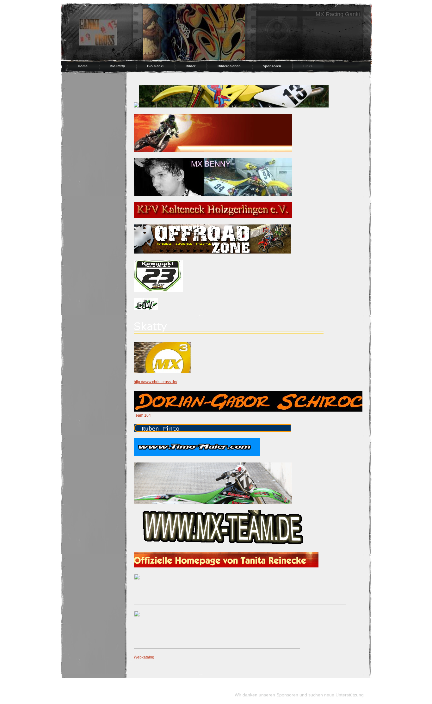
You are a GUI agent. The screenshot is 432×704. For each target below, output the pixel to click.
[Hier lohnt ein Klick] (257, 410)
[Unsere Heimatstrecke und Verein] (213, 217)
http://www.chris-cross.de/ (155, 382)
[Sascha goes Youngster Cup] (223, 544)
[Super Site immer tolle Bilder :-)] (217, 647)
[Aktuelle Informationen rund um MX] (212, 252)
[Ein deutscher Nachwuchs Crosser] (213, 195)
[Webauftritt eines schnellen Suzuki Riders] (197, 455)
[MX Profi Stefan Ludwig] (162, 372)
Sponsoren (272, 66)
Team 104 (142, 415)
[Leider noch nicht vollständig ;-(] (213, 150)
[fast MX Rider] (213, 502)
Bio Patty (117, 66)
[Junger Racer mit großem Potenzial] (212, 430)
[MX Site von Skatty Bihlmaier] (229, 334)
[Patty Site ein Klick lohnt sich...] (234, 106)
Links (307, 66)
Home (83, 66)
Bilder (190, 66)
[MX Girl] (158, 290)
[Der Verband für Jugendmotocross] (146, 309)
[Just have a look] (240, 603)
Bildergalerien (229, 66)
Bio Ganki (155, 66)
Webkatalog (144, 657)
